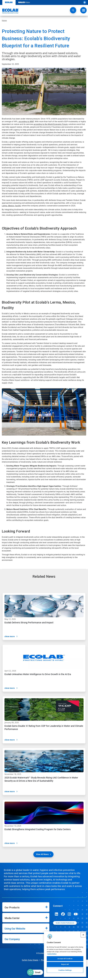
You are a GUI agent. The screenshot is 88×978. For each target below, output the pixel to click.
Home (4, 20)
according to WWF (26, 121)
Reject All (65, 964)
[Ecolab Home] (9, 11)
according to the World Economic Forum (51, 124)
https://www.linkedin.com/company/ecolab (56, 914)
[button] (73, 10)
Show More (9, 636)
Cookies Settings (65, 970)
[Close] (83, 934)
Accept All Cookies (65, 958)
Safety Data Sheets (30, 960)
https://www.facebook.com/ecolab (63, 914)
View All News (42, 854)
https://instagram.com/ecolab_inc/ (69, 914)
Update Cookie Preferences (65, 923)
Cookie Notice (51, 954)
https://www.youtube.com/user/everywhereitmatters (75, 914)
